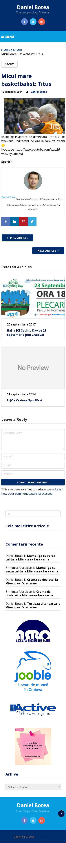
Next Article (47, 250)
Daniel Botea (33, 7)
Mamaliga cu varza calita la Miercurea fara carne (30, 557)
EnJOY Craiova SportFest (25, 400)
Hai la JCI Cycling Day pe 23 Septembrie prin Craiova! (26, 332)
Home (5, 50)
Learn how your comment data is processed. (32, 491)
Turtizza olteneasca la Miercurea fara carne (33, 605)
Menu (9, 37)
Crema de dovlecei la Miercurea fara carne (32, 581)
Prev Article (18, 238)
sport (18, 50)
